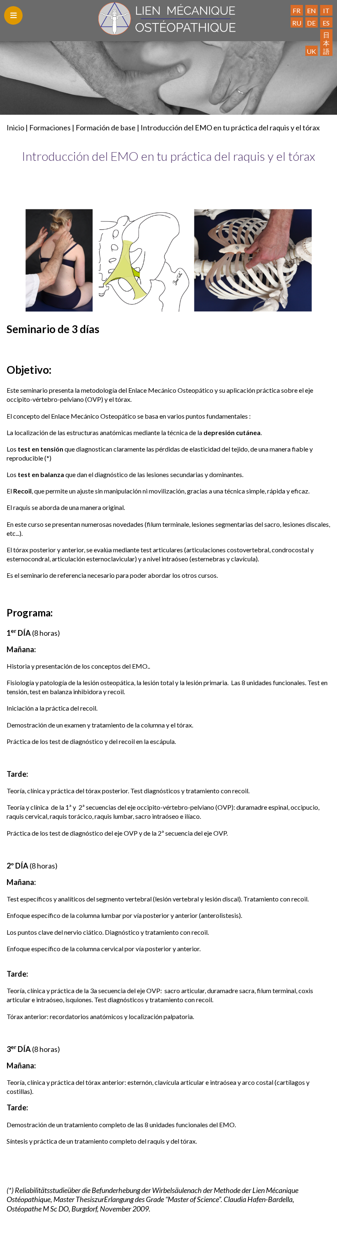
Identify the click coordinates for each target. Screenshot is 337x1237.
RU (296, 23)
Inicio (15, 127)
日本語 (326, 43)
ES (326, 23)
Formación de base (106, 127)
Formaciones (50, 127)
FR (296, 10)
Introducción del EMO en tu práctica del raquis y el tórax (230, 127)
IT (326, 10)
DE (311, 23)
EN (311, 10)
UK (311, 51)
